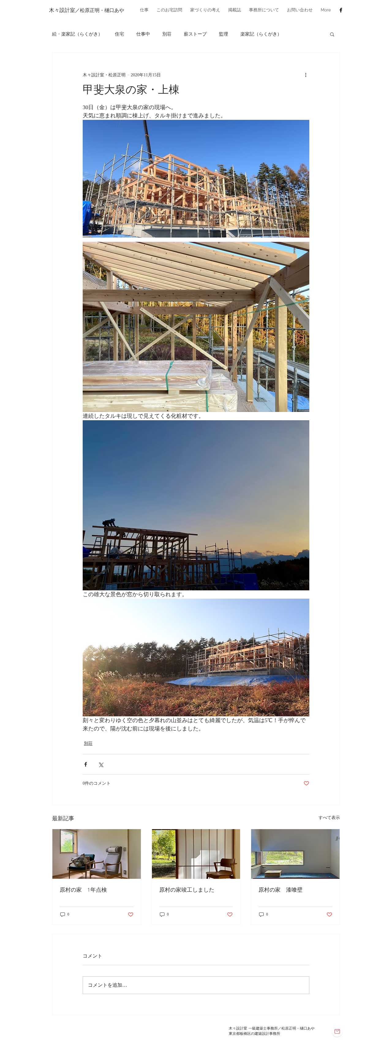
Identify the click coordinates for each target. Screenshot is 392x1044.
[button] (144, 10)
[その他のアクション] (305, 74)
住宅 (119, 34)
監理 (223, 34)
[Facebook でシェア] (86, 764)
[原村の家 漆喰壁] (295, 854)
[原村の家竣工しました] (196, 854)
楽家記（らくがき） (261, 34)
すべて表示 (329, 817)
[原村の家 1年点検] (96, 854)
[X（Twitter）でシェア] (101, 764)
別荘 (167, 34)
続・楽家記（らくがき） (77, 34)
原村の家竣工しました (186, 890)
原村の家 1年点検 (83, 890)
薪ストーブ (195, 34)
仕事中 (143, 34)
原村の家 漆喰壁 (280, 890)
